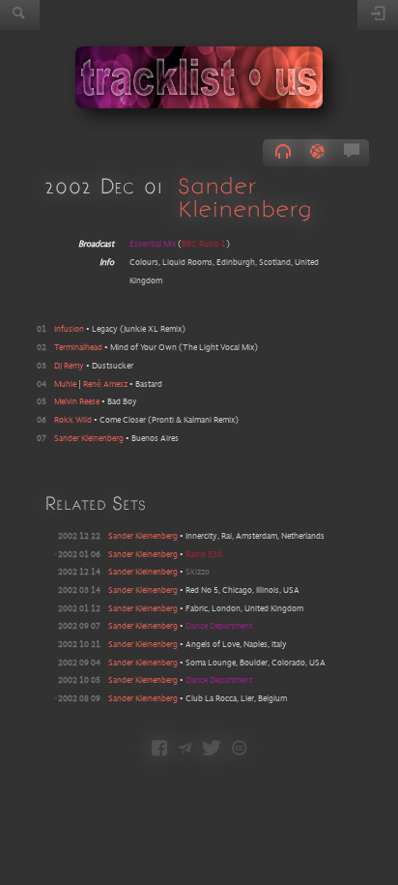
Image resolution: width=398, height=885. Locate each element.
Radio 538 (203, 554)
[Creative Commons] (239, 749)
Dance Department (218, 626)
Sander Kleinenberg (245, 196)
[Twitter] (211, 749)
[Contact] (185, 749)
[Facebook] (159, 749)
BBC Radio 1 (204, 244)
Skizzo (197, 572)
